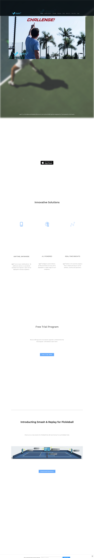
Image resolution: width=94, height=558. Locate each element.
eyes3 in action (47, 13)
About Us (68, 13)
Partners (59, 13)
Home (41, 13)
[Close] (92, 550)
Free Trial (73, 13)
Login (78, 13)
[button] (47, 354)
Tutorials (54, 13)
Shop (63, 13)
